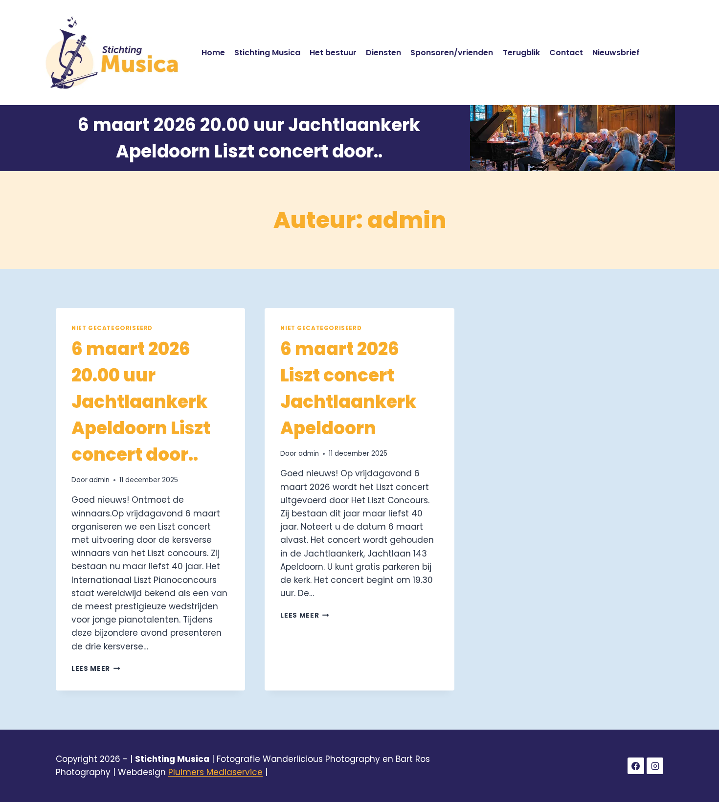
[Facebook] (636, 765)
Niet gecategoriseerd (112, 328)
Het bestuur (333, 52)
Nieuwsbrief (616, 52)
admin (99, 480)
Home (213, 52)
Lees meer (95, 668)
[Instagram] (655, 765)
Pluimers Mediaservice (215, 772)
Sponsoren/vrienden (451, 52)
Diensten (383, 52)
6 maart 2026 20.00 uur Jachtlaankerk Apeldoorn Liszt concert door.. (140, 401)
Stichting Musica (267, 52)
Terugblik (521, 52)
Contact (566, 52)
